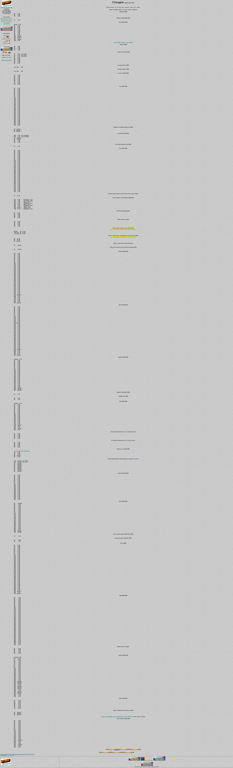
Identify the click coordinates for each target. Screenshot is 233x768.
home (8, 22)
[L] (11, 19)
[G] (3, 19)
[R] (11, 20)
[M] (2, 20)
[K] (9, 19)
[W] (9, 21)
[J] (7, 19)
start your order (6, 7)
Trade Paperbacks (6, 23)
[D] (9, 18)
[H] (5, 19)
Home (5, 755)
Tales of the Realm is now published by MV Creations (116, 716)
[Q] (9, 20)
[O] (5, 20)
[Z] (6, 22)
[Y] (4, 22)
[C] (8, 18)
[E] (11, 18)
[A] (4, 18)
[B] (6, 18)
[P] (7, 20)
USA (5, 37)
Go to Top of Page (149, 760)
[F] (1, 19)
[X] (11, 21)
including (6, 38)
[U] (5, 21)
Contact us (6, 60)
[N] (3, 20)
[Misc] (2, 18)
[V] (7, 21)
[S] (1, 21)
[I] (6, 19)
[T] (3, 21)
